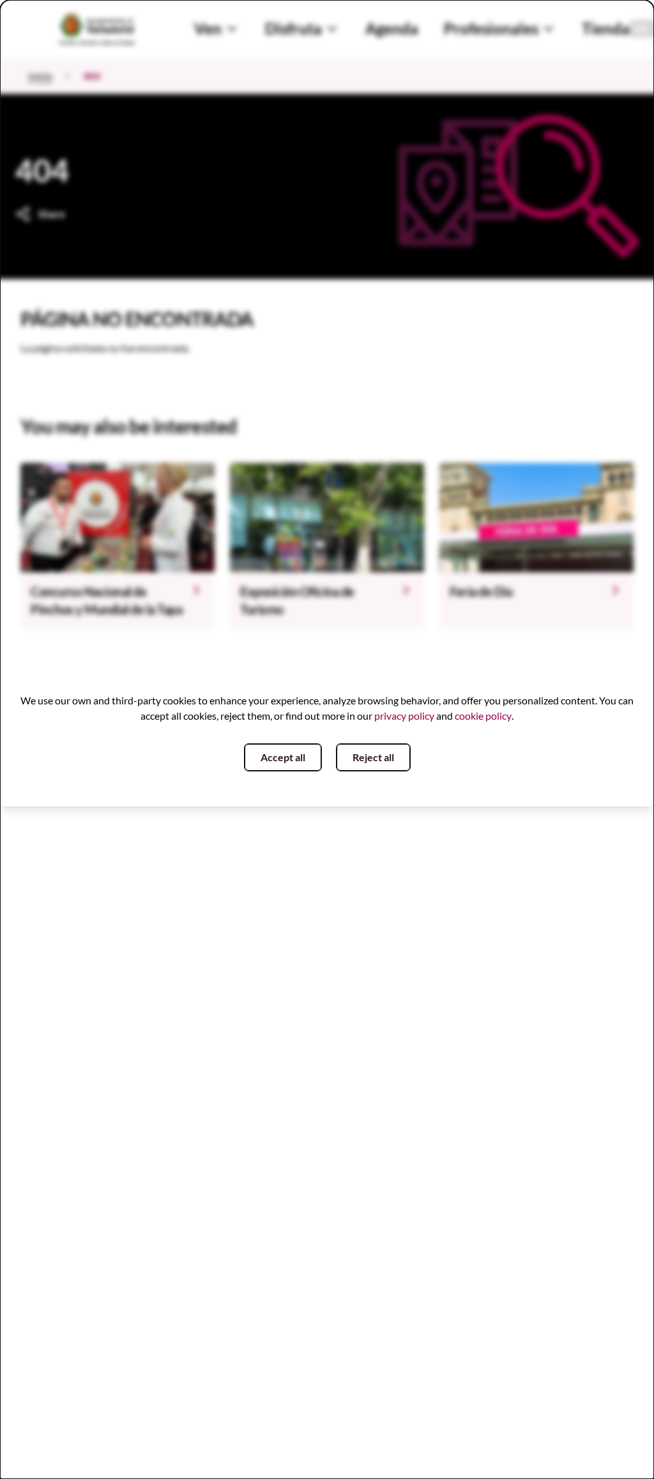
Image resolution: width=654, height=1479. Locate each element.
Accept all (283, 757)
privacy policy (404, 715)
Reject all (373, 757)
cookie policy (483, 715)
